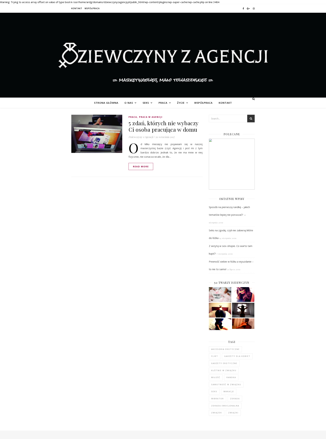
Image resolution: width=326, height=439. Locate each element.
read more (141, 166)
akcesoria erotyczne (225, 349)
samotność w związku (226, 384)
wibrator (217, 398)
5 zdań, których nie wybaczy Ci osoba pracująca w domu (163, 126)
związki (233, 412)
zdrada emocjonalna (225, 405)
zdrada (235, 398)
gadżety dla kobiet (237, 356)
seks (214, 391)
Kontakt (76, 8)
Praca (163, 102)
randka (231, 377)
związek (216, 412)
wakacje (228, 391)
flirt (214, 356)
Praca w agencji (150, 117)
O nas (128, 102)
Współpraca (92, 8)
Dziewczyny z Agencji (163, 55)
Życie (181, 102)
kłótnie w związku (223, 370)
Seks (146, 102)
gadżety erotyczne (224, 363)
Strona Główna (106, 102)
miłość (215, 377)
